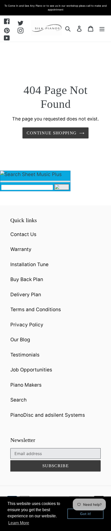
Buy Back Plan (26, 279)
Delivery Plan (25, 295)
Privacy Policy (26, 325)
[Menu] (102, 28)
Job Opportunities (31, 370)
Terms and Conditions (35, 309)
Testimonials (24, 355)
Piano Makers (26, 385)
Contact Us (23, 234)
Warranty (20, 249)
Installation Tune (29, 264)
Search (18, 400)
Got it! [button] (85, 514)
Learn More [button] (18, 523)
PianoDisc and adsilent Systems (47, 415)
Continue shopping (51, 132)
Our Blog (20, 340)
